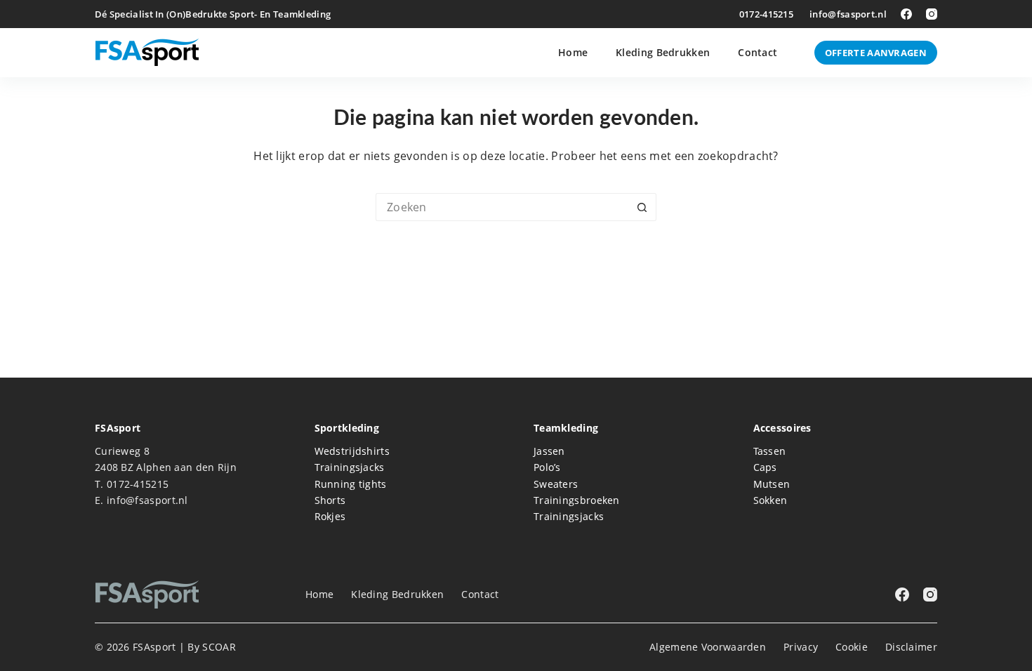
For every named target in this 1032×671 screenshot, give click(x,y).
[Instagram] (931, 14)
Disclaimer (911, 647)
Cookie (851, 647)
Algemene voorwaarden (707, 647)
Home (573, 52)
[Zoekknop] (642, 207)
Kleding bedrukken (663, 52)
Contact (757, 52)
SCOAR (219, 646)
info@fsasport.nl (848, 14)
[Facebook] (906, 14)
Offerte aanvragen (876, 52)
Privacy (800, 647)
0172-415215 (766, 14)
